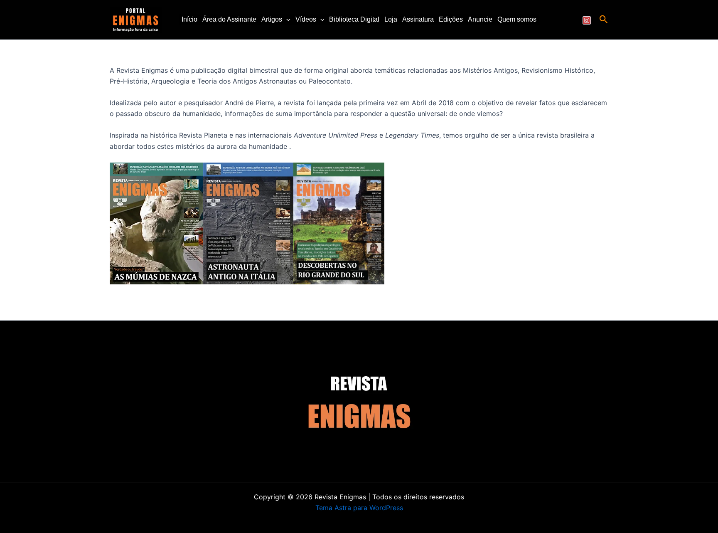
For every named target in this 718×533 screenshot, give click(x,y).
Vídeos (305, 19)
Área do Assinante (229, 19)
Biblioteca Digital (354, 19)
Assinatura (418, 19)
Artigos (271, 19)
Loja (390, 19)
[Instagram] (587, 20)
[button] (286, 19)
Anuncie (480, 19)
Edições (451, 19)
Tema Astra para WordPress (359, 507)
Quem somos (516, 19)
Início (189, 19)
